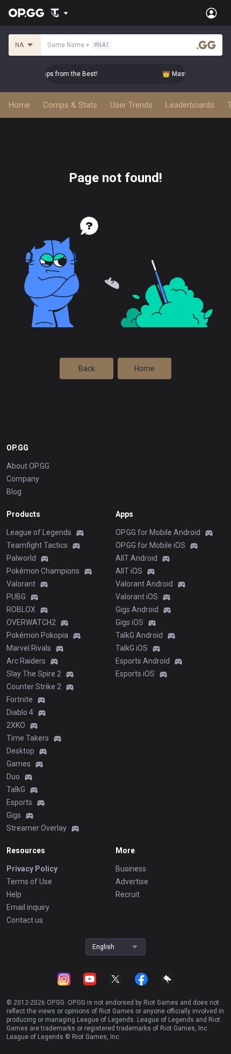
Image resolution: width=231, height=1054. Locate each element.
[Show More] (59, 13)
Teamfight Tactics (37, 545)
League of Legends (38, 532)
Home (144, 368)
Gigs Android (137, 609)
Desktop (20, 751)
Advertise (132, 881)
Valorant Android (144, 583)
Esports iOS (135, 673)
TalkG (15, 789)
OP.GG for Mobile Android (158, 532)
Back (86, 368)
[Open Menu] (211, 13)
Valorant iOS (137, 596)
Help (13, 894)
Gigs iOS (129, 622)
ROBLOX (20, 609)
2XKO (15, 725)
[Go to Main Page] (26, 13)
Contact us (24, 920)
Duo (13, 776)
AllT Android (136, 558)
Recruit (128, 894)
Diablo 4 (19, 712)
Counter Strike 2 (33, 686)
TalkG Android (139, 635)
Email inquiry (27, 907)
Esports (19, 802)
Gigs (13, 815)
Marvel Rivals (28, 648)
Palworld (21, 558)
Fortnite (19, 699)
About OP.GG (27, 466)
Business (131, 868)
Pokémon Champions (43, 571)
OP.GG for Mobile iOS (150, 545)
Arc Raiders (26, 661)
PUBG (16, 596)
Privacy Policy (31, 868)
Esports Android (143, 661)
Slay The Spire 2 (33, 673)
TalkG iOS (132, 648)
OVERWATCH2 (31, 622)
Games (18, 763)
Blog (13, 491)
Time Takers (27, 738)
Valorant (20, 583)
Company (22, 479)
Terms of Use (29, 881)
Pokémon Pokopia (37, 635)
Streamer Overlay (36, 828)
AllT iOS (129, 571)
